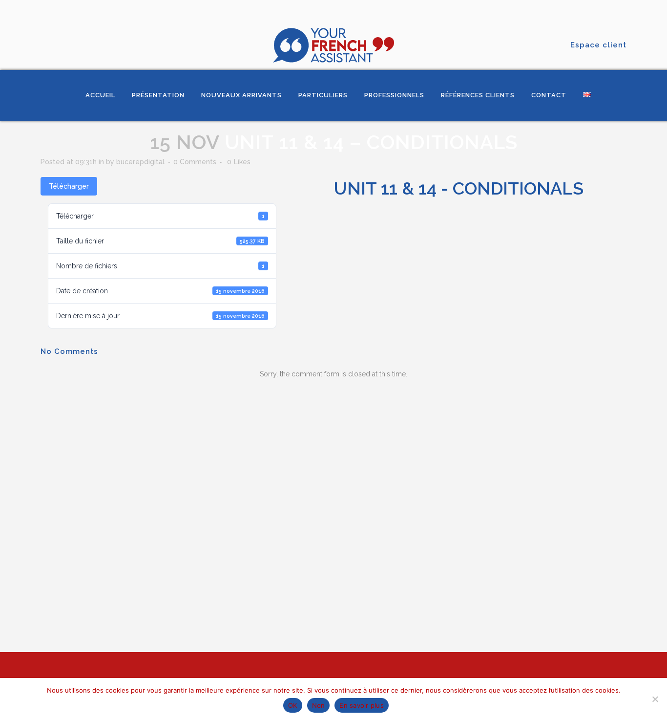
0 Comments (194, 162)
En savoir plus (361, 705)
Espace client (598, 45)
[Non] (655, 699)
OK (292, 705)
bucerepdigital (140, 162)
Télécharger (69, 186)
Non (318, 705)
